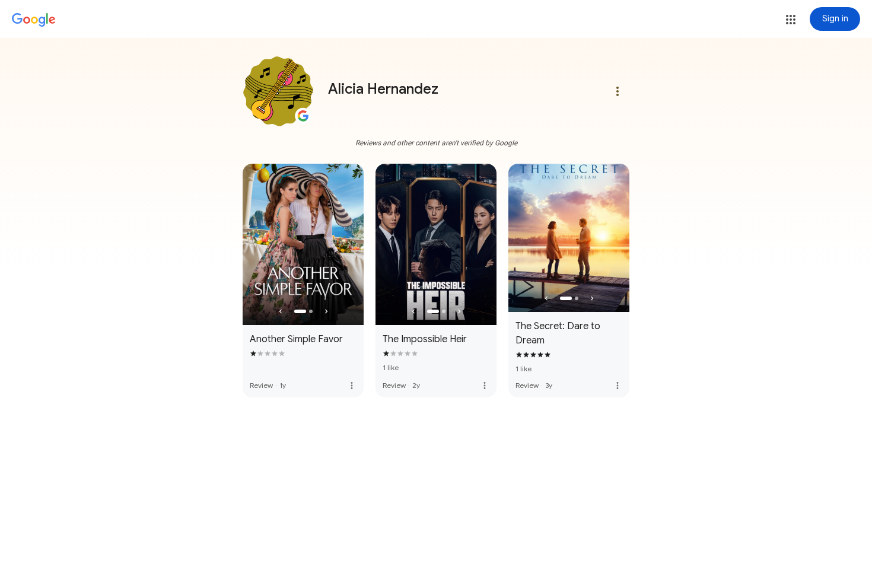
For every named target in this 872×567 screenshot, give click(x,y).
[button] (791, 19)
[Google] (34, 20)
